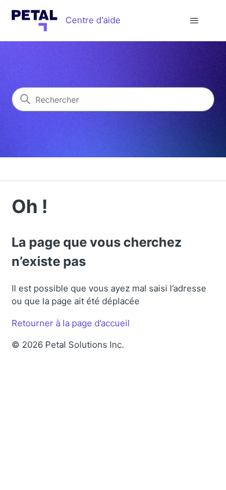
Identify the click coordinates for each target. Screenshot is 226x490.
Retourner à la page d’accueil (71, 323)
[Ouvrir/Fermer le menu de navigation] (194, 21)
